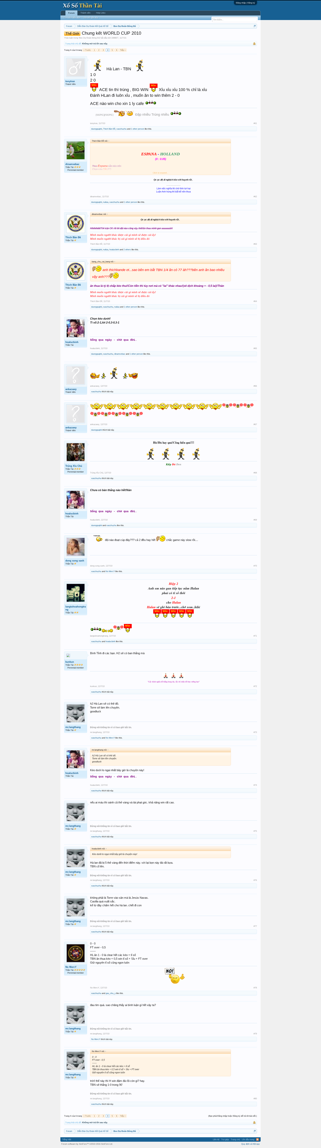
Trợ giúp (225, 1139)
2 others (127, 249)
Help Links (101, 13)
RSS (257, 1139)
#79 (255, 1034)
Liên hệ (216, 1139)
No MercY (110, 571)
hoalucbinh (114, 249)
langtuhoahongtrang (75, 608)
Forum (71, 13)
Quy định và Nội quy (250, 1144)
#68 (255, 473)
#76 (255, 880)
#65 (255, 348)
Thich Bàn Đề (109, 129)
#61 (255, 123)
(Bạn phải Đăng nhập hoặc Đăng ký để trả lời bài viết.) (232, 1116)
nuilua (105, 202)
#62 (255, 196)
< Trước (87, 50)
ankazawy (71, 389)
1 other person (137, 129)
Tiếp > (123, 50)
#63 (255, 244)
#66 (255, 386)
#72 (255, 686)
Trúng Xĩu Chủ (73, 466)
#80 (255, 1098)
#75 (255, 831)
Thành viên (85, 13)
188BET (115, 38)
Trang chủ (235, 1139)
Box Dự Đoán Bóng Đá (89, 38)
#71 (255, 636)
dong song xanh (74, 560)
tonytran (70, 81)
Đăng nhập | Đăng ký (245, 3)
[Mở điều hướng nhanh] (254, 26)
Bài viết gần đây (91, 17)
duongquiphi (96, 129)
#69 (255, 520)
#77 (255, 926)
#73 (255, 732)
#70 (255, 566)
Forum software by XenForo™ (87, 1144)
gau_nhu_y (111, 993)
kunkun (69, 661)
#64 (255, 301)
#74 (255, 785)
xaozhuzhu (121, 129)
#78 (255, 988)
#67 (255, 424)
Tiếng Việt (66, 1139)
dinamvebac (72, 164)
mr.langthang (73, 727)
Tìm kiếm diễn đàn (72, 17)
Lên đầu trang (248, 1139)
